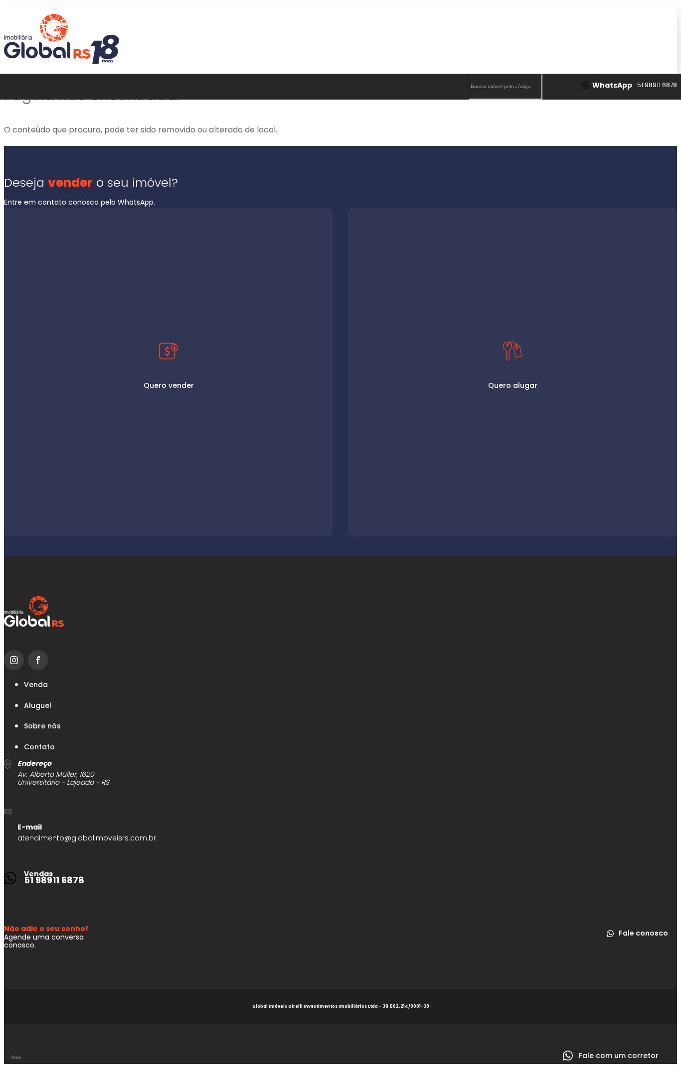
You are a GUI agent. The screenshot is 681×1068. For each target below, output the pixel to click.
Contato (517, 123)
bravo (16, 1057)
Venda (36, 685)
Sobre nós (583, 123)
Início (325, 123)
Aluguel (37, 706)
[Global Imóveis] (340, 39)
